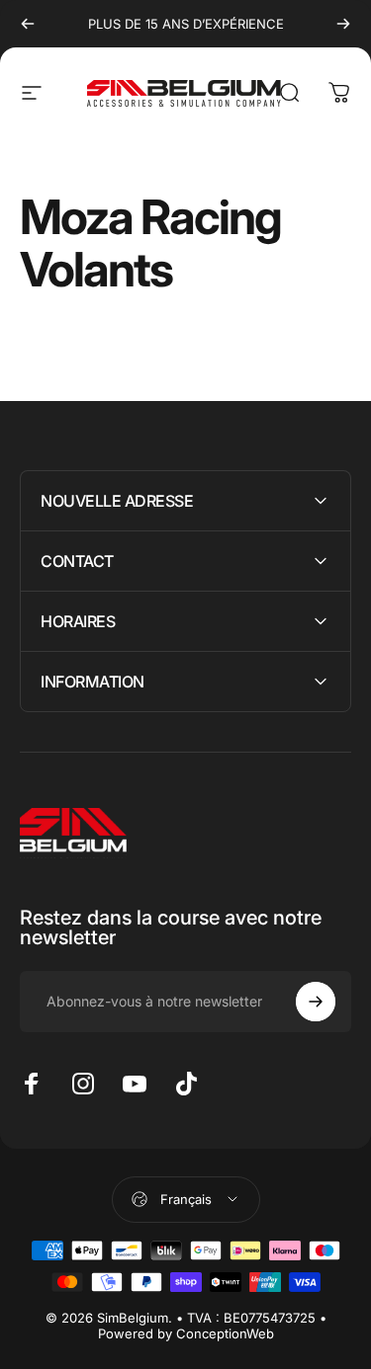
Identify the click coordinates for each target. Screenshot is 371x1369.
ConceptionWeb (225, 1333)
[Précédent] (27, 23)
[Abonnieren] (315, 1001)
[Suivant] (343, 23)
